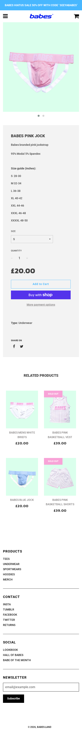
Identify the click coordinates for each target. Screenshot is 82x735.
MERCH (8, 579)
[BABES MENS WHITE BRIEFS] (22, 409)
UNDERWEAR (11, 564)
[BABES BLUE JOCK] (22, 477)
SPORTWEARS (12, 569)
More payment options (41, 304)
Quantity (16, 250)
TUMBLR (8, 609)
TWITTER (9, 619)
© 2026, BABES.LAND (39, 727)
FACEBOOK (10, 614)
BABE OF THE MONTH (17, 660)
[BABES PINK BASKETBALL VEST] (60, 409)
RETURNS (9, 625)
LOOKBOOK (10, 649)
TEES (6, 558)
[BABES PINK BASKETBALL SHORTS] (60, 477)
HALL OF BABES (13, 655)
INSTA (7, 604)
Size (13, 231)
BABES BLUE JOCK (22, 499)
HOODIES (9, 574)
